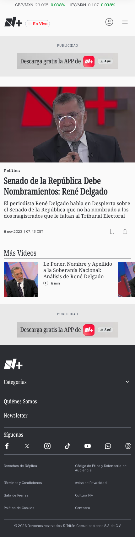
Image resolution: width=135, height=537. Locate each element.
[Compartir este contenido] (125, 231)
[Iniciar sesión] (109, 22)
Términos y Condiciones (23, 483)
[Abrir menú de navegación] (125, 22)
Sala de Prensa (16, 496)
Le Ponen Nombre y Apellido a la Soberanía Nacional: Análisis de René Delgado (77, 270)
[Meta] (7, 446)
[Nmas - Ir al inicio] (13, 22)
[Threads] (128, 446)
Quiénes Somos (20, 401)
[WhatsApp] (108, 446)
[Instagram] (47, 446)
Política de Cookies (19, 508)
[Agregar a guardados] (112, 231)
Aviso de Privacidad (91, 483)
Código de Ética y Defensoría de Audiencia (101, 469)
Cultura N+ (84, 496)
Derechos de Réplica (20, 466)
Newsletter (16, 415)
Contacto (82, 508)
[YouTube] (87, 446)
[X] (27, 446)
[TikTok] (67, 446)
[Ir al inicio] (67, 364)
